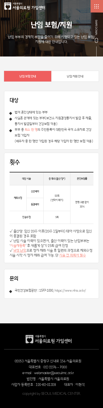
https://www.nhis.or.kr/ (70, 290)
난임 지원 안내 (75, 76)
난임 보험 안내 (27, 76)
